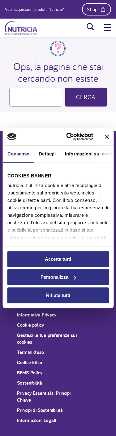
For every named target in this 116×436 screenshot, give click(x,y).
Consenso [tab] (18, 153)
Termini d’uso (30, 352)
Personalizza (54, 277)
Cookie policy (30, 325)
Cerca (86, 97)
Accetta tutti (58, 259)
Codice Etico (29, 362)
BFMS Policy (29, 372)
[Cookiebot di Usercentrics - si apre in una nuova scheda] (69, 137)
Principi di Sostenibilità (40, 410)
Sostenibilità (29, 383)
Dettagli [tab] (47, 153)
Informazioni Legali (36, 420)
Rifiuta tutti (58, 295)
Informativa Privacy (36, 315)
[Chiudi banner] (107, 136)
